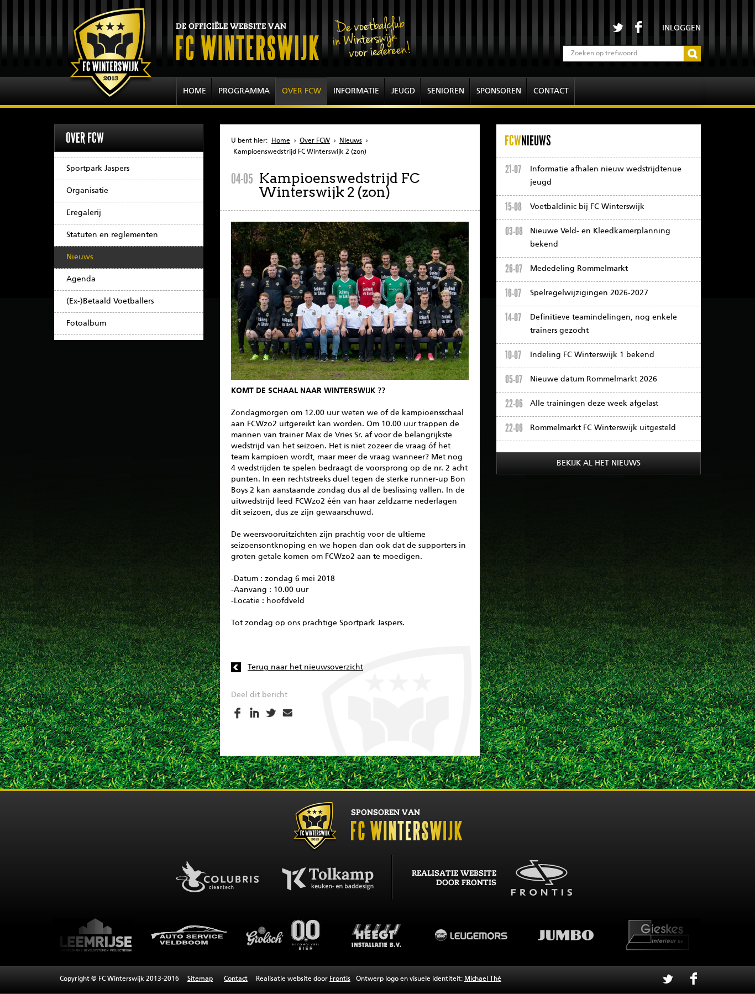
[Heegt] (293, 934)
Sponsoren (498, 91)
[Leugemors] (387, 934)
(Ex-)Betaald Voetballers (110, 301)
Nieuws (79, 257)
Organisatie (87, 191)
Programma (244, 91)
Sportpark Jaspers (97, 168)
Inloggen (681, 28)
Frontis (339, 979)
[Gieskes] (575, 934)
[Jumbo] (481, 934)
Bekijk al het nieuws (599, 463)
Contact (551, 91)
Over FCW (301, 91)
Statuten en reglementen (112, 235)
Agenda (81, 279)
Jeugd (403, 91)
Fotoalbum (86, 323)
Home (194, 91)
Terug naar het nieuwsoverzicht (305, 667)
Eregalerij (83, 213)
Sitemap (200, 979)
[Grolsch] (200, 934)
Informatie (356, 91)
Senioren (445, 91)
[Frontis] (536, 876)
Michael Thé (482, 979)
